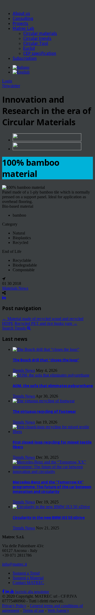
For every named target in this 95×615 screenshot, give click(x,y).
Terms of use (33, 610)
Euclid (29, 48)
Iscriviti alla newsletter (32, 592)
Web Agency (58, 610)
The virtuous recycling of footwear (44, 411)
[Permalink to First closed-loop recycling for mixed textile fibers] (53, 431)
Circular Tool (35, 43)
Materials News (15, 288)
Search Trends (14, 328)
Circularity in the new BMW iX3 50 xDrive (49, 517)
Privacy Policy (14, 605)
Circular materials (40, 33)
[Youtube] (12, 591)
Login (7, 81)
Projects (20, 23)
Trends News (24, 370)
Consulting (23, 18)
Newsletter (11, 86)
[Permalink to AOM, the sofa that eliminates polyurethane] (51, 375)
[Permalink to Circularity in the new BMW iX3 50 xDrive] (51, 506)
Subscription (25, 58)
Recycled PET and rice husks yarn (46, 323)
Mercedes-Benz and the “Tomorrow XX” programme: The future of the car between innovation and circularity (52, 487)
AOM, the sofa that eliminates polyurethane (53, 385)
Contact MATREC (28, 582)
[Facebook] (4, 591)
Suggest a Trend (26, 573)
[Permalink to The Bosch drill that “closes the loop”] (46, 349)
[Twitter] (8, 591)
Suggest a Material (28, 578)
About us (21, 13)
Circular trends (37, 38)
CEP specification (39, 53)
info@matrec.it (14, 564)
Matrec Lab (23, 28)
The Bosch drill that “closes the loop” (46, 360)
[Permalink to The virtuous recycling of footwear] (44, 401)
